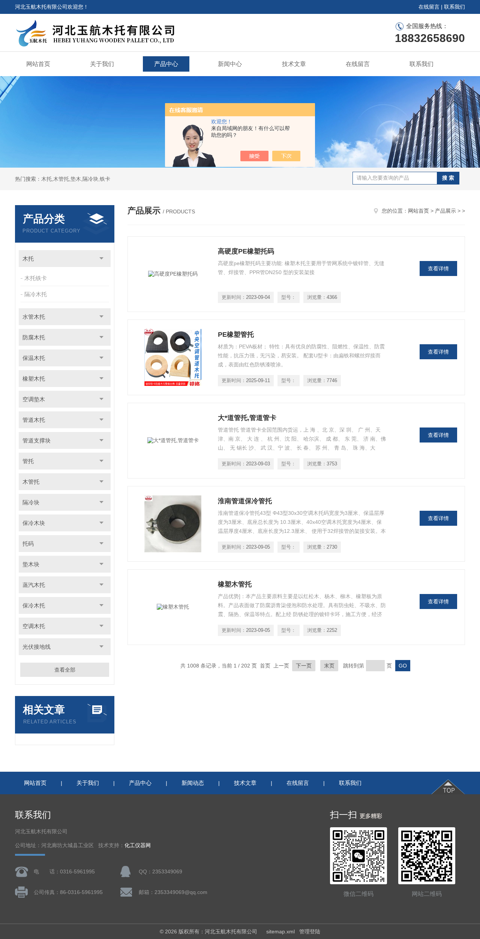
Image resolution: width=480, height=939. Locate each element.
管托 (28, 461)
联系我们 (454, 7)
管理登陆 (309, 931)
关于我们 (102, 64)
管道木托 (33, 420)
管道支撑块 (36, 440)
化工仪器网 (137, 845)
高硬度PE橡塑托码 (246, 251)
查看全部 (64, 670)
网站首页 (38, 64)
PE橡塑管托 (236, 334)
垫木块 (30, 564)
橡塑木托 (33, 378)
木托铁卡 (35, 278)
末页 (329, 666)
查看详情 (438, 269)
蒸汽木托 (33, 585)
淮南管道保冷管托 (245, 501)
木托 (28, 258)
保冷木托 (33, 605)
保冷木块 (33, 523)
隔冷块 (30, 502)
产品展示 (445, 211)
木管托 (30, 481)
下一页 (304, 666)
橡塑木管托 (235, 584)
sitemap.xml (280, 931)
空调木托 (33, 626)
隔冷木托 (35, 294)
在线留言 (429, 7)
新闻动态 (193, 783)
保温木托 (33, 358)
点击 (101, 258)
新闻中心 (230, 64)
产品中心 (166, 64)
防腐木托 (33, 337)
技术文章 (294, 64)
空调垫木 (33, 399)
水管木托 (33, 317)
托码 (28, 543)
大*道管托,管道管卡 (247, 418)
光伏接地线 (36, 647)
